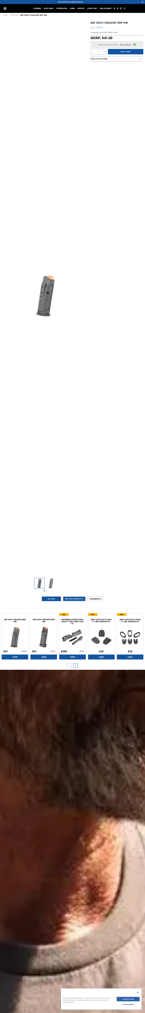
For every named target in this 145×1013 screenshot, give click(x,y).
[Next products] (75, 665)
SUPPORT (81, 8)
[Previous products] (69, 665)
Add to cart (125, 52)
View (15, 657)
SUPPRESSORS (61, 8)
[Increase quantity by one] (104, 51)
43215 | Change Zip (125, 44)
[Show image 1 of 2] (44, 590)
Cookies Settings (128, 1004)
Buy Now (51, 599)
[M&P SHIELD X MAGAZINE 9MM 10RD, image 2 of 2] (51, 583)
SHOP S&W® (49, 8)
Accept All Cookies (128, 999)
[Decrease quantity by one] (93, 51)
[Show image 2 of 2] (46, 590)
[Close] (137, 992)
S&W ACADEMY (106, 8)
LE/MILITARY (92, 8)
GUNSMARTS (95, 599)
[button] (114, 8)
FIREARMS (37, 8)
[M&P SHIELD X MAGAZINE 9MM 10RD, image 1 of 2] (39, 583)
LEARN (72, 8)
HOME (5, 15)
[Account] (121, 8)
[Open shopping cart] (124, 8)
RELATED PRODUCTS (74, 599)
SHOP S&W (14, 15)
